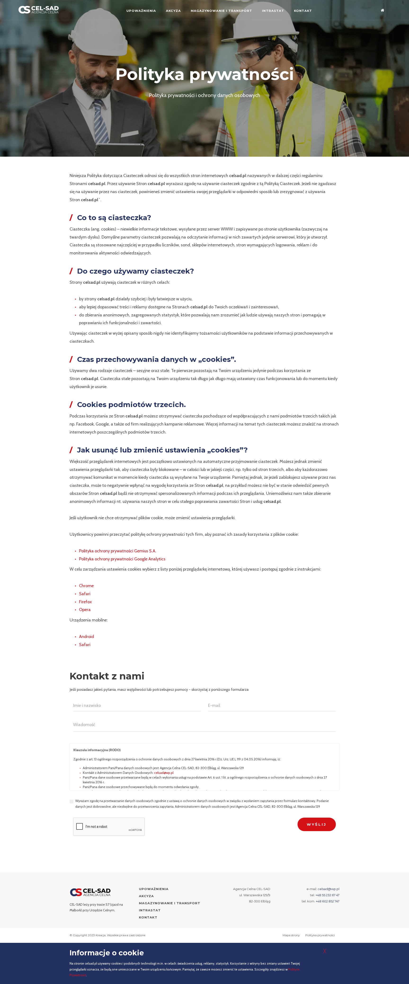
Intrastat (273, 11)
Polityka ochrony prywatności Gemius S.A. (117, 551)
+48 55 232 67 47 (327, 895)
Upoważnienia (141, 11)
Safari (84, 593)
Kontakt (303, 11)
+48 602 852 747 (327, 901)
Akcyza (173, 11)
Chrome (86, 585)
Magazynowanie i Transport (221, 11)
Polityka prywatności (320, 935)
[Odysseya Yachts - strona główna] (90, 892)
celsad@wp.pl (163, 773)
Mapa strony (291, 935)
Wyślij (317, 824)
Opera (85, 609)
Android (86, 636)
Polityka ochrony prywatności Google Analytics (122, 559)
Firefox (85, 601)
